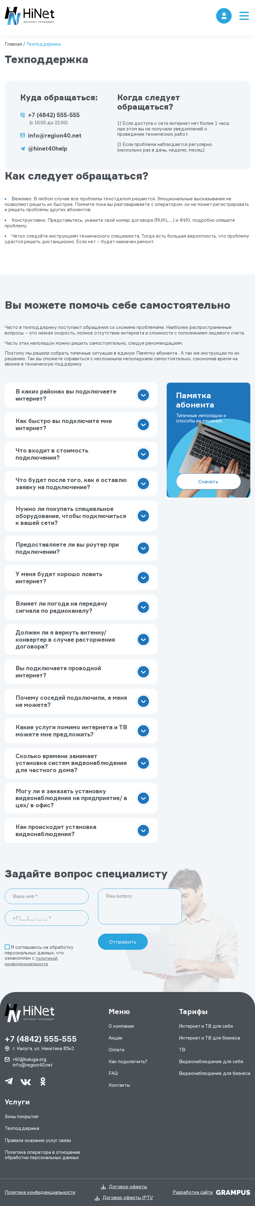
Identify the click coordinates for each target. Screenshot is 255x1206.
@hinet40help (47, 148)
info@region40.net (54, 135)
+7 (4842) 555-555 (54, 114)
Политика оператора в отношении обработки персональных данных (42, 1155)
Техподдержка (22, 1128)
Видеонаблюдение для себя (211, 1061)
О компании (121, 1026)
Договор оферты (128, 1187)
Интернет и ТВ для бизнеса (209, 1038)
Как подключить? (128, 1061)
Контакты (119, 1085)
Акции (115, 1038)
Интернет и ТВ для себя (206, 1026)
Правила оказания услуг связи (38, 1140)
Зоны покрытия (21, 1116)
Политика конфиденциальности (40, 1192)
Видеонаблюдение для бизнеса (214, 1073)
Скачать (208, 481)
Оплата (116, 1050)
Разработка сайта (193, 1192)
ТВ (182, 1050)
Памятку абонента (156, 353)
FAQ (113, 1073)
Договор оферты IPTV (128, 1197)
